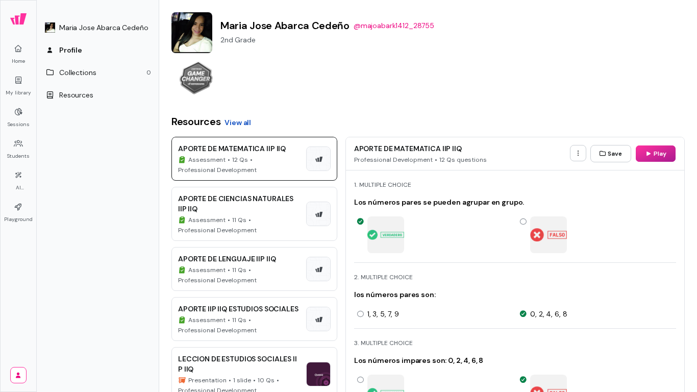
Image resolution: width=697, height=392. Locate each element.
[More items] (578, 153)
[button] (98, 27)
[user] (18, 375)
